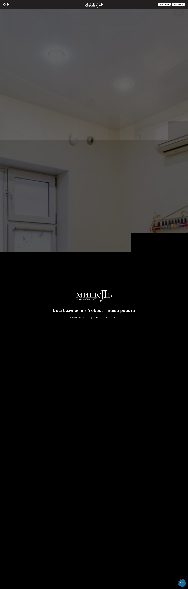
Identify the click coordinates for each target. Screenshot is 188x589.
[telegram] (4, 4)
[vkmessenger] (8, 4)
